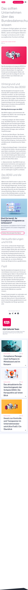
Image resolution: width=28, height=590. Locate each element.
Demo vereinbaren (18, 2)
